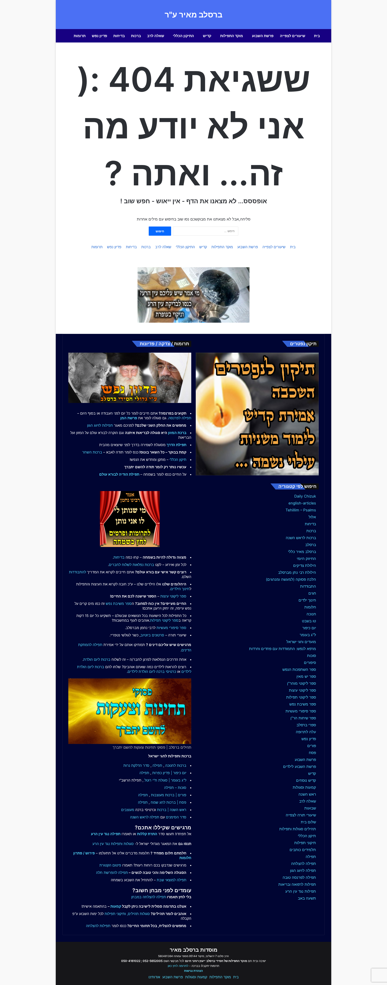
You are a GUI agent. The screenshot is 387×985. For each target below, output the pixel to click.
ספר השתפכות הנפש (299, 669)
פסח (312, 752)
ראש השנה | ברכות (171, 809)
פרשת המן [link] (128, 418)
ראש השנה (307, 794)
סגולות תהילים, (138, 913)
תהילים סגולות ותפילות (297, 829)
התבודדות (308, 586)
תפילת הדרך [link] (176, 445)
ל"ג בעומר (308, 635)
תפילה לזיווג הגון (303, 870)
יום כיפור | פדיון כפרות (169, 773)
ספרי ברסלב (306, 725)
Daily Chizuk (305, 496)
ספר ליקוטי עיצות (302, 690)
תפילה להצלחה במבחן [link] (148, 897)
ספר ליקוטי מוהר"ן (301, 683)
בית (317, 36)
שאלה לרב (155, 36)
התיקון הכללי (183, 36)
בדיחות (119, 36)
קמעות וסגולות (304, 787)
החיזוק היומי (306, 558)
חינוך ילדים (307, 600)
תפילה (311, 856)
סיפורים (310, 662)
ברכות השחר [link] (92, 452)
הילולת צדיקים (304, 565)
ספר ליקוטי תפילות (301, 697)
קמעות (115, 906)
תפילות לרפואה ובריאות (297, 884)
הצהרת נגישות (193, 970)
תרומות (80, 36)
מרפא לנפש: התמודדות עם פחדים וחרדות (282, 648)
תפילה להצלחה (303, 863)
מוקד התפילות (231, 36)
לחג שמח (158, 802)
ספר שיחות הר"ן (303, 718)
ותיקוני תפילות (115, 913)
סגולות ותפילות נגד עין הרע (113, 843)
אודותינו (154, 977)
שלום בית (308, 822)
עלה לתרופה (306, 732)
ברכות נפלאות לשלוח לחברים (131, 564)
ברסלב (310, 544)
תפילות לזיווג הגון (100, 425)
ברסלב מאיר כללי (302, 551)
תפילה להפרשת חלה (112, 872)
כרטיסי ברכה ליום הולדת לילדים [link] (152, 671)
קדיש (207, 36)
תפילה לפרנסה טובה (299, 877)
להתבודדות (77, 572)
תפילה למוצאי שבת (171, 880)
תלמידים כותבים (303, 849)
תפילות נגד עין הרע (300, 891)
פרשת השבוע (262, 36)
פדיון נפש (99, 36)
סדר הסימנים (176, 817)
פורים (311, 746)
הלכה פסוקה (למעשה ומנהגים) (291, 579)
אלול (312, 517)
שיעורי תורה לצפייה (301, 815)
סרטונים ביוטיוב (152, 635)
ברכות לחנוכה (175, 765)
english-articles (302, 503)
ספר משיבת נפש (302, 704)
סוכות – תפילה (175, 787)
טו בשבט (309, 621)
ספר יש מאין (306, 676)
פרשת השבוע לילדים (299, 766)
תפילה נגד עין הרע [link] (105, 834)
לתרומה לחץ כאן (178, 966)
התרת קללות (147, 834)
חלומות (310, 607)
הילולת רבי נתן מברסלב (297, 572)
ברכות (136, 36)
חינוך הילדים (179, 589)
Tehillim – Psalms (301, 510)
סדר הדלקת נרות (136, 765)
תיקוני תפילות (305, 843)
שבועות (310, 808)
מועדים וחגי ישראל (301, 642)
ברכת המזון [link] (177, 432)
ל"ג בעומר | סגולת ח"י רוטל (165, 780)
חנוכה (311, 614)
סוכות (311, 655)
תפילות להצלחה (98, 926)
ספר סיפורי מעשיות (301, 711)
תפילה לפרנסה (179, 418)
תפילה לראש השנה (144, 817)
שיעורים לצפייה (292, 36)
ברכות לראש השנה (301, 538)
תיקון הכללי (307, 836)
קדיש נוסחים (306, 780)
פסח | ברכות (176, 802)
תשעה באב (307, 898)
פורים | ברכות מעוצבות (168, 795)
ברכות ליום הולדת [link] (96, 659)
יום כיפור (309, 628)
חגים (312, 593)
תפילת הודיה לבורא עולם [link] (119, 474)
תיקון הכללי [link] (178, 459)
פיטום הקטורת (110, 865)
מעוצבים (127, 809)
